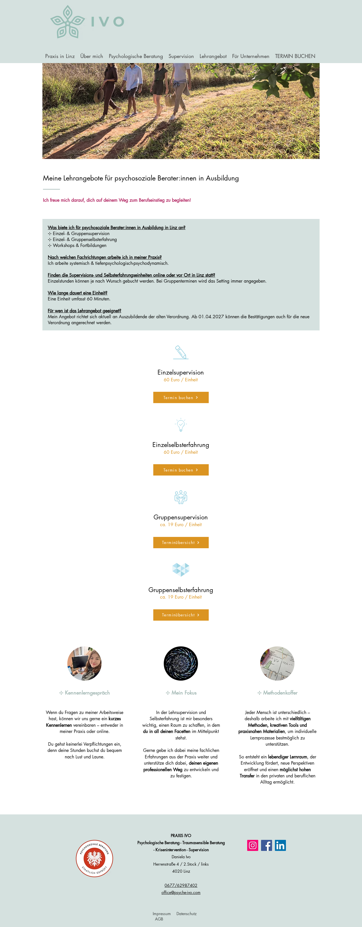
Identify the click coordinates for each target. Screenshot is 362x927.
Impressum (162, 913)
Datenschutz (186, 913)
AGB (159, 919)
